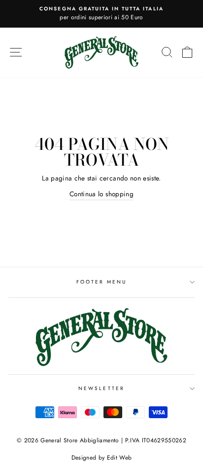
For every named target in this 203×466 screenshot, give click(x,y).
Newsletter (101, 388)
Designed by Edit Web (101, 457)
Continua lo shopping (101, 194)
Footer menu (101, 282)
